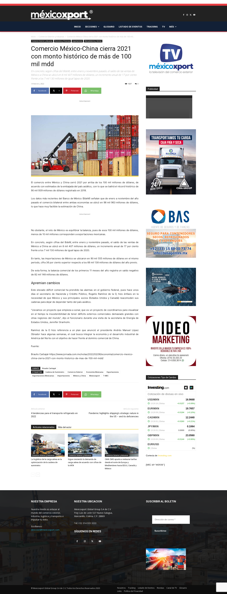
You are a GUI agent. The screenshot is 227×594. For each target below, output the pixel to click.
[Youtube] (194, 15)
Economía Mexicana (94, 372)
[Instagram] (187, 15)
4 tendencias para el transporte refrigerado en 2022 (54, 415)
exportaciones (77, 41)
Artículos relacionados (44, 427)
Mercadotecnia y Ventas (93, 41)
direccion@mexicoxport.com (45, 529)
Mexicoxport (94, 376)
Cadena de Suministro (54, 372)
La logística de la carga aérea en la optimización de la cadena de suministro (46, 462)
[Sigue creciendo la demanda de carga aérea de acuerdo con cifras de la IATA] (85, 445)
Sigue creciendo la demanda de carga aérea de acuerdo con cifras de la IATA (84, 462)
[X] (190, 15)
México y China (79, 376)
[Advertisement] (85, 107)
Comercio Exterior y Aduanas (51, 36)
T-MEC (106, 376)
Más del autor (64, 427)
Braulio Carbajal (49, 368)
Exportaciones (113, 372)
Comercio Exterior (75, 372)
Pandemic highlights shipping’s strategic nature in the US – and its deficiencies (114, 415)
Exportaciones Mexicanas (43, 376)
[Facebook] (183, 15)
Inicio (33, 36)
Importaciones (63, 376)
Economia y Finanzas (62, 41)
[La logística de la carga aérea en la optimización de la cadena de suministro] (48, 445)
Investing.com (165, 455)
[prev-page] (33, 475)
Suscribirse (160, 531)
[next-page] (38, 475)
